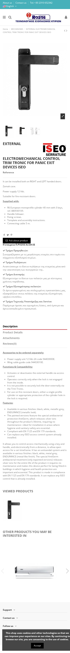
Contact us (21, 2)
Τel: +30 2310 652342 (41, 2)
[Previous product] (65, 30)
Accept (37, 645)
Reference (8, 172)
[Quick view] (37, 598)
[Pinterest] (11, 234)
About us (8, 2)
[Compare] (33, 598)
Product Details (13, 332)
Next (66, 571)
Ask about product (18, 240)
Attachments (11, 338)
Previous (3, 571)
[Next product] (66, 30)
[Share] (4, 234)
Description (10, 326)
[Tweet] (8, 234)
